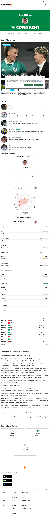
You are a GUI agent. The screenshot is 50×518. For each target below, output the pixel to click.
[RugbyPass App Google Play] (25, 480)
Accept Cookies (38, 84)
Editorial (24, 510)
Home (4, 492)
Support (24, 505)
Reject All (28, 84)
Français (14, 513)
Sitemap (4, 505)
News (2, 8)
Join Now (14, 492)
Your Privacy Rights (11, 84)
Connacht (4, 11)
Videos (4, 503)
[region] (25, 82)
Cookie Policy (25, 497)
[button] (48, 8)
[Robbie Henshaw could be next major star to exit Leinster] (8, 89)
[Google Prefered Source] (25, 484)
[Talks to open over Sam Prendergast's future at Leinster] (25, 60)
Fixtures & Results (9, 8)
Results (4, 497)
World (13, 508)
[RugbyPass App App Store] (25, 476)
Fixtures (4, 495)
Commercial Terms (26, 500)
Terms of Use (25, 495)
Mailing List (14, 497)
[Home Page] (6, 5)
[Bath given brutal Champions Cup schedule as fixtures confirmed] (25, 89)
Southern (14, 505)
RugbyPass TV (18, 8)
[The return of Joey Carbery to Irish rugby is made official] (41, 89)
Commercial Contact (26, 508)
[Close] (42, 77)
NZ (13, 510)
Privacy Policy (25, 492)
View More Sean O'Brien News (7, 153)
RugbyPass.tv (15, 495)
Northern (14, 503)
